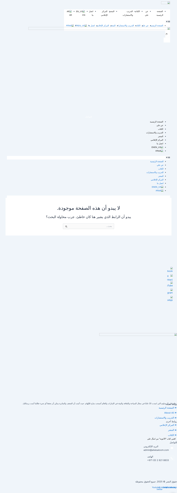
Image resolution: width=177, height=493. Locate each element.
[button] (117, 22)
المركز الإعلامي (104, 13)
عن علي (146, 13)
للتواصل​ (88, 116)
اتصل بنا (91, 25)
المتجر (111, 11)
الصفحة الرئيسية (160, 13)
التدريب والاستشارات (128, 13)
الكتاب (137, 11)
